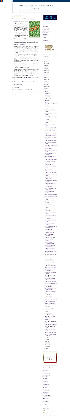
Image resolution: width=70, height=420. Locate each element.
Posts (45, 410)
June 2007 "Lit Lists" (48, 296)
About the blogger (46, 28)
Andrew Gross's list (48, 229)
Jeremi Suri (45, 404)
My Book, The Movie (47, 31)
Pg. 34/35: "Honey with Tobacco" (51, 332)
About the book (15, 21)
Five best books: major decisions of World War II (51, 217)
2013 (45, 81)
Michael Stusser (45, 392)
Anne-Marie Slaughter (47, 396)
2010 (45, 86)
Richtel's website (17, 81)
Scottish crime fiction (49, 263)
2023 (45, 63)
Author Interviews (46, 34)
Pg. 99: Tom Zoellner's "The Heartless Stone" (50, 269)
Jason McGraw (45, 370)
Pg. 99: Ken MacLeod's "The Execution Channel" (50, 163)
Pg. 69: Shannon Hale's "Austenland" (49, 235)
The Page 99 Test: (17, 84)
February (47, 344)
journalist (24, 77)
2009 (45, 88)
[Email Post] (31, 89)
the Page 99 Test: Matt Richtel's (28, 18)
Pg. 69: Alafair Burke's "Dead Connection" (50, 209)
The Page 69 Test (46, 29)
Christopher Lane (46, 389)
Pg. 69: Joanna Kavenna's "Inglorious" (49, 192)
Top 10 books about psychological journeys (49, 243)
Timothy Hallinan (46, 376)
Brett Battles (45, 378)
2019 (45, 70)
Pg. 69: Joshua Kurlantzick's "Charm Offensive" (50, 293)
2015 (45, 77)
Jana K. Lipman (45, 379)
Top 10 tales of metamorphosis (50, 133)
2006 (45, 348)
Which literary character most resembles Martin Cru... (50, 231)
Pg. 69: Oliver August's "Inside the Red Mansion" (51, 252)
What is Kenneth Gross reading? (51, 140)
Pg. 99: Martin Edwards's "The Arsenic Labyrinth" (50, 289)
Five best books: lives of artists (50, 161)
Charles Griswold (46, 393)
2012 (45, 83)
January (46, 346)
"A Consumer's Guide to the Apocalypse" (50, 154)
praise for (22, 44)
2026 (45, 58)
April (46, 341)
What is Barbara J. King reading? (51, 281)
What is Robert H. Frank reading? (51, 172)
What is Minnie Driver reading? (50, 291)
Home (26, 95)
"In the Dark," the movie (49, 314)
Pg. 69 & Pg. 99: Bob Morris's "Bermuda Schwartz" (50, 203)
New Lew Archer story (49, 308)
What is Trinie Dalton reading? (50, 127)
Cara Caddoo (45, 369)
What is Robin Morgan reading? (51, 298)
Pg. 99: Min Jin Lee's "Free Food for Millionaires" (51, 177)
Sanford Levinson (46, 398)
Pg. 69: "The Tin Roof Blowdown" (51, 201)
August (46, 100)
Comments (46, 413)
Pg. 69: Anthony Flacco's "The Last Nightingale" (50, 285)
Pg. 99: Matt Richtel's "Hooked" (51, 299)
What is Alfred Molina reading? (50, 135)
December (47, 93)
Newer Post (14, 95)
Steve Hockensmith (46, 386)
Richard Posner (45, 403)
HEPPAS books (47, 319)
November (47, 95)
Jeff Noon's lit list (48, 313)
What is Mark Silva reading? (50, 301)
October (46, 96)
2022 (45, 65)
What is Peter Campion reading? (51, 324)
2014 (45, 79)
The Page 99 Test (46, 32)
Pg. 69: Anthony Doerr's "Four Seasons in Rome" (50, 157)
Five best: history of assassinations (51, 129)
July (46, 102)
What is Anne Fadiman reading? (51, 159)
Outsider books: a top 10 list (50, 303)
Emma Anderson (46, 384)
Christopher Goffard (46, 390)
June (46, 337)
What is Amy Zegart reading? (50, 237)
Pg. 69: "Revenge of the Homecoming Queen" (49, 258)
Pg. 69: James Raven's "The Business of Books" (50, 246)
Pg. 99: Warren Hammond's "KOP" (51, 194)
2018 (45, 72)
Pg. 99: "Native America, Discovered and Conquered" (50, 261)
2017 (45, 74)
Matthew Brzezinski (46, 395)
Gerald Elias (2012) (46, 373)
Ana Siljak (44, 383)
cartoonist (29, 77)
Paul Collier (45, 400)
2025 (45, 60)
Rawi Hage (45, 372)
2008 (45, 90)
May (46, 339)
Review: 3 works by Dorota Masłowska (50, 330)
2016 (45, 75)
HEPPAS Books (45, 40)
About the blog (45, 26)
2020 (45, 68)
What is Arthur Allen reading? (50, 215)
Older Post (38, 95)
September (47, 98)
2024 (45, 61)
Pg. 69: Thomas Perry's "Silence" (51, 267)
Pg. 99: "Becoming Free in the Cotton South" (50, 189)
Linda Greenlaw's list (48, 186)
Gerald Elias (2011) (46, 375)
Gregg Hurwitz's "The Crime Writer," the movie (50, 279)
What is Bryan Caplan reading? (50, 265)
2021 (45, 67)
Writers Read (45, 35)
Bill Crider (44, 387)
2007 (45, 91)
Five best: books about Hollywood (51, 283)
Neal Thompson (45, 401)
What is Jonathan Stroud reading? (51, 196)
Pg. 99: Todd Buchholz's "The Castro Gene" (50, 335)
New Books (45, 38)
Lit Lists (44, 37)
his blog (23, 81)
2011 (45, 84)
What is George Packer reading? (50, 116)
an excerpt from (33, 81)
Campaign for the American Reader (35, 7)
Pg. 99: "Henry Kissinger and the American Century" (51, 227)
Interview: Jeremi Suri (49, 148)
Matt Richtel (14, 77)
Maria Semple (45, 381)
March (46, 343)
